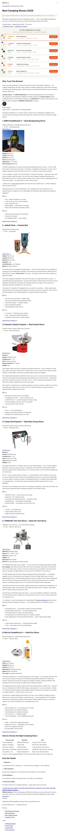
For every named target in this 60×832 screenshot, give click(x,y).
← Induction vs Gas (7, 26)
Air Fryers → (24, 26)
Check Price (54, 36)
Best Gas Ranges (10, 813)
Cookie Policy (9, 827)
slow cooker (15, 183)
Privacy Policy (9, 825)
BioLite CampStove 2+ (43, 600)
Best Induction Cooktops (12, 811)
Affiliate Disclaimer (10, 823)
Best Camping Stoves (11, 815)
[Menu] (57, 2)
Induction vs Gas (9, 817)
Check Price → (6, 129)
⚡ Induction (16, 26)
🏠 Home (4, 6)
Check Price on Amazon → (9, 221)
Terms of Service (10, 830)
